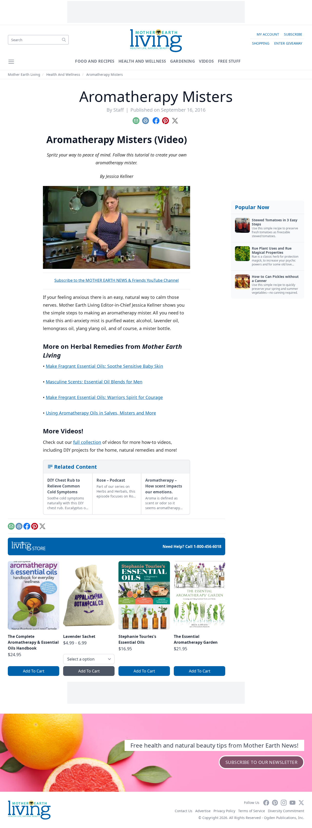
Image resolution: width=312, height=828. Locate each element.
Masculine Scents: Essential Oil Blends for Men (94, 382)
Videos (206, 61)
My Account (268, 34)
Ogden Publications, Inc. (284, 817)
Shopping (260, 43)
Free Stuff (229, 61)
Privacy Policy (224, 811)
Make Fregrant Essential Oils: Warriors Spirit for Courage (104, 397)
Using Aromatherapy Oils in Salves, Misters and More (101, 413)
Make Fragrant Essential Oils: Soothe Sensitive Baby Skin (104, 366)
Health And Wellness (142, 61)
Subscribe (293, 34)
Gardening (182, 61)
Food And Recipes (94, 61)
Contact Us (183, 811)
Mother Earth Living (24, 74)
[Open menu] (11, 61)
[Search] (64, 40)
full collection (87, 442)
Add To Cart (33, 671)
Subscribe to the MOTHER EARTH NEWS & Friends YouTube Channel (116, 280)
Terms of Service (251, 811)
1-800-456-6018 (207, 546)
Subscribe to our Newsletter (261, 762)
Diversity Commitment (286, 811)
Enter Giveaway (288, 43)
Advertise (203, 811)
